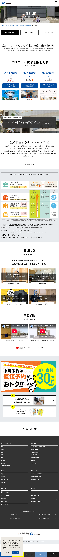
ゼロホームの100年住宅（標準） (38, 446)
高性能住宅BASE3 (35, 449)
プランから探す (48, 32)
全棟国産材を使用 (35, 457)
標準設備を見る (42, 283)
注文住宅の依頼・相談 (44, 514)
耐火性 (2, 452)
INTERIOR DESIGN (5, 465)
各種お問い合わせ (35, 495)
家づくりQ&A (4, 501)
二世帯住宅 (3, 482)
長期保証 (3, 463)
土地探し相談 (41, 555)
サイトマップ (4, 505)
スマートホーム (4, 479)
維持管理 (3, 460)
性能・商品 (33, 443)
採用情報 (33, 498)
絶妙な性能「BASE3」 (29, 164)
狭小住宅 (3, 476)
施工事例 (3, 489)
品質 (2, 457)
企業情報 (3, 498)
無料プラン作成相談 (15, 518)
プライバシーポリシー (36, 501)
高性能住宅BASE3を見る (42, 304)
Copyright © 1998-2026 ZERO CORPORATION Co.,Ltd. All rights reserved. (29, 541)
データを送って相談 (44, 518)
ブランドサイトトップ (7, 495)
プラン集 (33, 489)
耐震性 (2, 446)
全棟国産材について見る (14, 283)
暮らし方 (3, 471)
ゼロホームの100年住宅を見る (14, 304)
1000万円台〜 (34, 463)
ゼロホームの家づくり (6, 443)
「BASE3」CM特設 (35, 452)
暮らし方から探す (29, 32)
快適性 (2, 449)
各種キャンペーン (35, 479)
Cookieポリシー (7, 545)
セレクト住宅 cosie (35, 455)
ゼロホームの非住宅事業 (36, 474)
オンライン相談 (15, 514)
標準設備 (33, 460)
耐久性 (2, 455)
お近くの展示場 (5, 492)
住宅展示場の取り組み (36, 476)
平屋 (2, 474)
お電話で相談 (53, 555)
